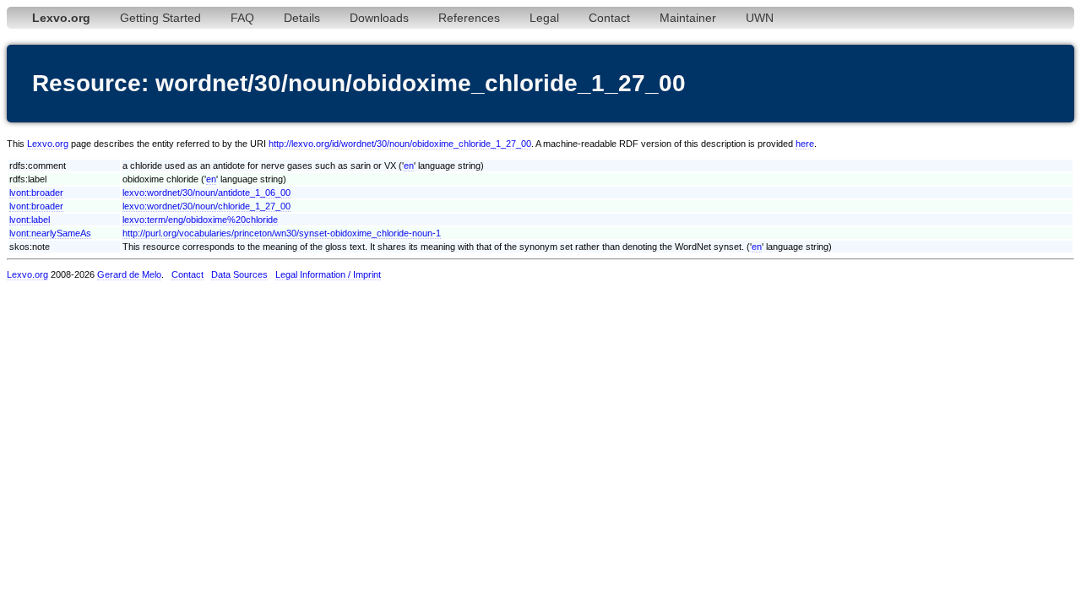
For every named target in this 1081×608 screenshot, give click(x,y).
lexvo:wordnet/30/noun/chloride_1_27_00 (206, 206)
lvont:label (29, 219)
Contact (609, 17)
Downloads (379, 17)
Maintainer (688, 17)
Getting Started (160, 17)
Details (302, 17)
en (409, 165)
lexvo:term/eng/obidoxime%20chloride (200, 219)
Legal (544, 17)
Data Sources (239, 274)
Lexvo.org (47, 143)
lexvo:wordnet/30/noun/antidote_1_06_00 (206, 192)
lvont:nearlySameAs (50, 233)
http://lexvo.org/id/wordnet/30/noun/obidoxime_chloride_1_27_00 (400, 143)
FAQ (242, 17)
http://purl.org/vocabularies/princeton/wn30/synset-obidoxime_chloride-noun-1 (281, 233)
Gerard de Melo (129, 274)
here (805, 143)
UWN (760, 17)
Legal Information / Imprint (328, 274)
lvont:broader (36, 192)
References (469, 17)
